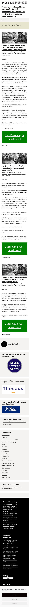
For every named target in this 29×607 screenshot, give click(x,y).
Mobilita (9, 53)
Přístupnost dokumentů (7, 463)
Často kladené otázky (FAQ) (8, 442)
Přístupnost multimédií (7, 465)
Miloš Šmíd (5, 540)
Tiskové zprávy (5, 477)
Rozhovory (4, 475)
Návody (3, 446)
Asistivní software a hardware (8, 439)
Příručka (3, 458)
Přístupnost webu (6, 468)
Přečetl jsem (4, 456)
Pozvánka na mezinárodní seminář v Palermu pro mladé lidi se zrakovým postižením (10, 524)
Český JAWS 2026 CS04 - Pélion (10, 551)
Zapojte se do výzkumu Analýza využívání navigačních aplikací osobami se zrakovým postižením (14, 47)
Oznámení (4, 451)
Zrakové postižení (6, 55)
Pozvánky (4, 454)
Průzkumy (12, 52)
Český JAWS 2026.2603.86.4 (9, 552)
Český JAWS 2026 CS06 (8, 528)
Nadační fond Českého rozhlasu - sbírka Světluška (14, 422)
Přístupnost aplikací (6, 461)
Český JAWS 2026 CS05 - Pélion (10, 547)
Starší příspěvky (11, 344)
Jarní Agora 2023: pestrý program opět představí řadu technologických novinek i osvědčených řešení (10, 558)
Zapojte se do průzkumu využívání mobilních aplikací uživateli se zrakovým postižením (14, 279)
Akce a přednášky (6, 435)
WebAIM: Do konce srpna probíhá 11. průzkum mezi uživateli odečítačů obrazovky (10, 513)
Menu (3, 20)
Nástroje (3, 444)
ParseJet (5, 564)
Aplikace (3, 437)
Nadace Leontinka (7, 424)
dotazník (14, 68)
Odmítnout (14, 599)
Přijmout (14, 595)
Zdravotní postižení (20, 53)
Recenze (4, 472)
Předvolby (14, 603)
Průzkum (14, 53)
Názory (3, 449)
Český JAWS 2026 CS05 (8, 549)
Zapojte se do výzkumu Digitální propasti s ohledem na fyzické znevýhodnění (14, 168)
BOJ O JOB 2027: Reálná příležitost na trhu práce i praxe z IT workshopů (10, 519)
